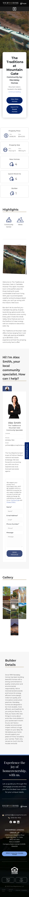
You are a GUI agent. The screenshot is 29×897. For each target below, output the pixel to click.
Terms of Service (11, 890)
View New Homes (14, 100)
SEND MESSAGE (14, 553)
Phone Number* (12, 524)
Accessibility (24, 890)
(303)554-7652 (9, 440)
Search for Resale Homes (14, 109)
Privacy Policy (3, 890)
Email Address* (12, 515)
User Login (21, 880)
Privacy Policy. (11, 502)
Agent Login (8, 880)
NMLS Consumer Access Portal (14, 853)
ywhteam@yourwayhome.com (15, 445)
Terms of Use (15, 500)
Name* (9, 507)
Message (9, 532)
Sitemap (18, 890)
